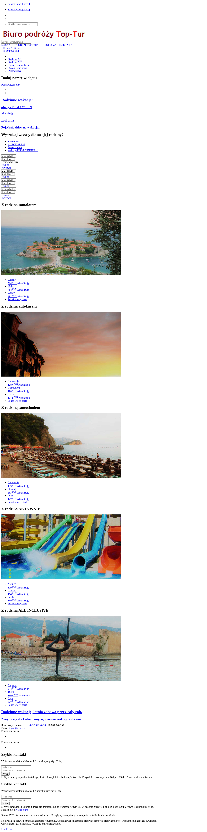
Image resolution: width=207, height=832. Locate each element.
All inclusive (14, 71)
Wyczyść (6, 167)
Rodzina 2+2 (15, 62)
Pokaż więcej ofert (10, 84)
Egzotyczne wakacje (18, 65)
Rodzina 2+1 (15, 59)
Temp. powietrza (9, 162)
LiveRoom (6, 829)
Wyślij (5, 774)
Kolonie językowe (17, 68)
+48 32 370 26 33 (10, 48)
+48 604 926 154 (10, 50)
